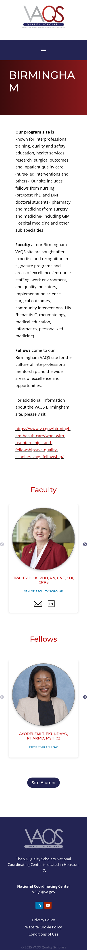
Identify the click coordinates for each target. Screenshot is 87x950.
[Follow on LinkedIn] (39, 905)
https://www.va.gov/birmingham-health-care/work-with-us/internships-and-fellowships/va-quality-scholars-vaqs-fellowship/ (42, 442)
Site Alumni (43, 783)
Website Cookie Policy (43, 927)
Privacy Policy (43, 920)
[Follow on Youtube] (48, 905)
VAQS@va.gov (43, 891)
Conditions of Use (43, 934)
